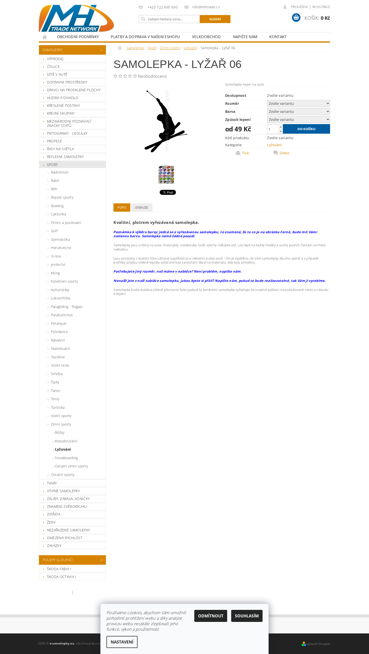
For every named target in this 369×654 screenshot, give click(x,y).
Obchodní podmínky (78, 36)
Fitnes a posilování (66, 222)
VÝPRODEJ (55, 58)
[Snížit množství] (280, 131)
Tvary (52, 483)
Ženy (51, 522)
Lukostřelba (60, 298)
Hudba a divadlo (63, 97)
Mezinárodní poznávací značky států (69, 123)
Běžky (60, 432)
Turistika (58, 407)
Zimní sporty (61, 424)
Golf (54, 230)
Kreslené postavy (63, 105)
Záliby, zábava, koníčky (68, 498)
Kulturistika (60, 289)
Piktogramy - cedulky (67, 133)
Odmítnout (210, 616)
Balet (55, 180)
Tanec (56, 390)
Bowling (57, 205)
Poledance (59, 331)
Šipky (55, 382)
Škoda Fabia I (59, 568)
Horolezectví (61, 247)
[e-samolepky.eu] (76, 18)
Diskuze (141, 207)
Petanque (59, 323)
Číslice (53, 66)
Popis (121, 207)
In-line (56, 256)
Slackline (58, 357)
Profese (54, 141)
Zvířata (53, 514)
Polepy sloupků (58, 559)
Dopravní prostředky (67, 82)
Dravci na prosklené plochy (73, 90)
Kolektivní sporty (64, 281)
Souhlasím (247, 616)
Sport (52, 164)
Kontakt (277, 36)
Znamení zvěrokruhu (67, 506)
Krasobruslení (66, 441)
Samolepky (53, 49)
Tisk (245, 153)
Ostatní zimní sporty (71, 466)
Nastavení (122, 642)
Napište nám (245, 36)
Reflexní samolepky (65, 156)
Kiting (55, 273)
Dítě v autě (57, 74)
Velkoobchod (206, 36)
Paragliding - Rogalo (67, 306)
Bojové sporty (62, 197)
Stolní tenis (60, 365)
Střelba (57, 373)
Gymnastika (60, 239)
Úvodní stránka (45, 36)
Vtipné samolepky (63, 490)
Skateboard (60, 348)
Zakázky (54, 545)
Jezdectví (58, 264)
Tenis (55, 398)
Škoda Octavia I (61, 576)
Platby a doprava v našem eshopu (145, 36)
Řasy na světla (60, 148)
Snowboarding (66, 457)
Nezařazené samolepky (68, 530)
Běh (54, 189)
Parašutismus (62, 314)
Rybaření (58, 340)
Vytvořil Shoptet (318, 644)
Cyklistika (58, 214)
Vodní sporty (61, 415)
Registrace (321, 7)
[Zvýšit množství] (280, 126)
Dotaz (285, 153)
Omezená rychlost (64, 537)
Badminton (60, 172)
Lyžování (63, 449)
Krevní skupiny (60, 113)
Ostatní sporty (62, 474)
